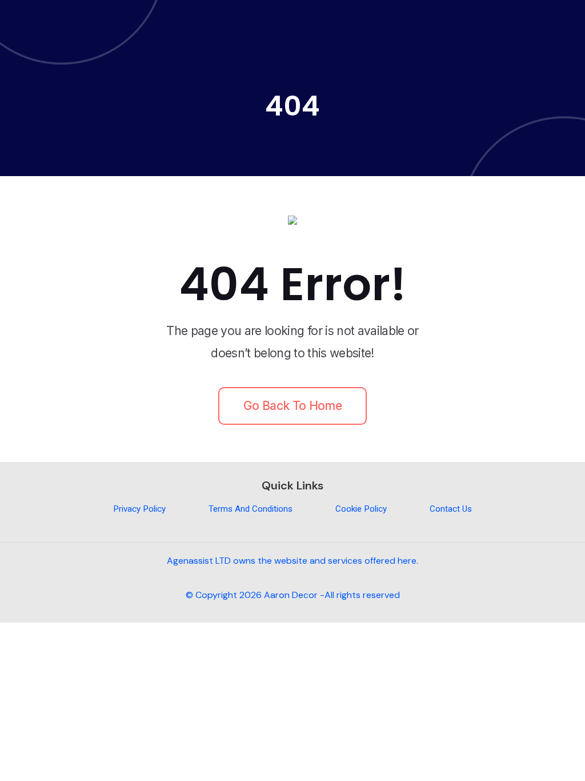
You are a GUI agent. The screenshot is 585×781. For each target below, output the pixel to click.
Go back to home (292, 406)
